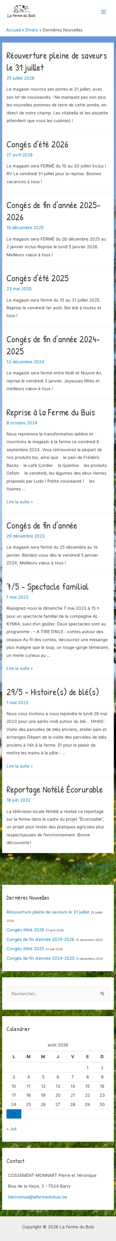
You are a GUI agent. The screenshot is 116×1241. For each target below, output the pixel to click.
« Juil (11, 1128)
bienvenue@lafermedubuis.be (37, 1196)
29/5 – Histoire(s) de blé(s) (52, 692)
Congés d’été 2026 (37, 144)
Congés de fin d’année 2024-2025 (53, 345)
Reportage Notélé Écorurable (54, 789)
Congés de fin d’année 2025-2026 (53, 211)
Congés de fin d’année (41, 525)
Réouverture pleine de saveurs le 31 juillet (56, 61)
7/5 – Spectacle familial (47, 586)
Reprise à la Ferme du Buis (50, 412)
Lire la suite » (19, 501)
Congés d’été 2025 (37, 278)
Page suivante (93, 866)
